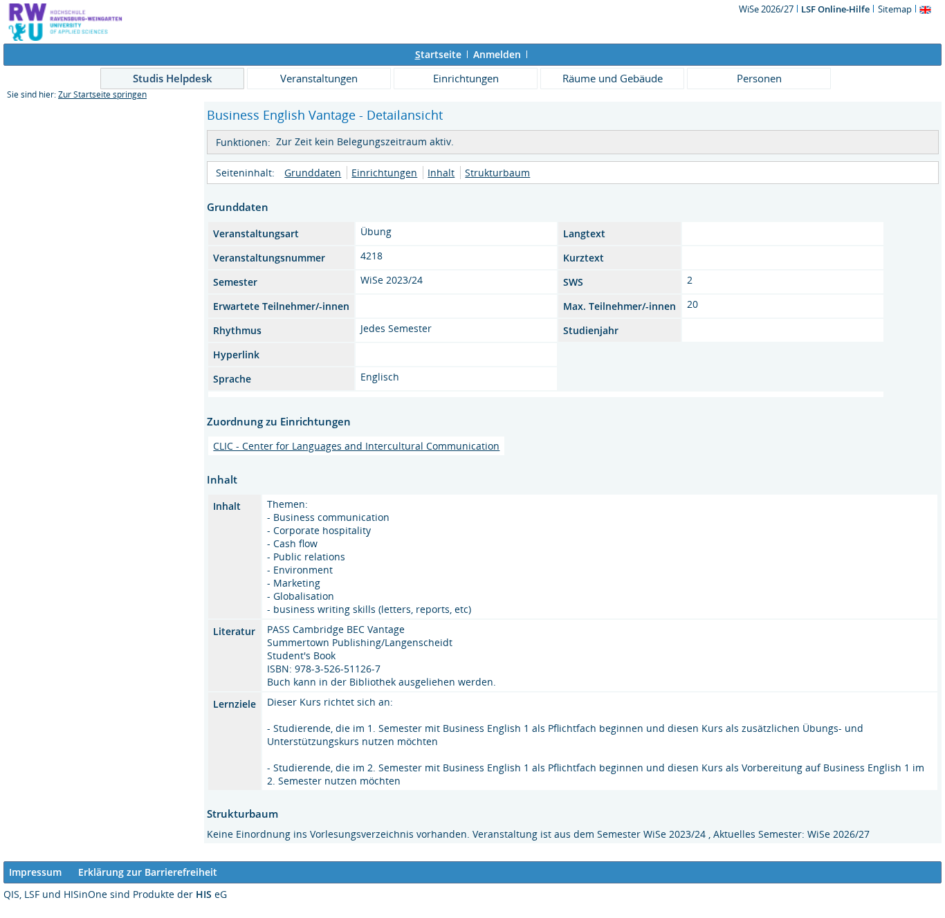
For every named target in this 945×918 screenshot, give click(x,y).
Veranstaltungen (319, 78)
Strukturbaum (497, 172)
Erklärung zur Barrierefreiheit (147, 872)
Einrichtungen (466, 78)
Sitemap (895, 9)
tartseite (438, 54)
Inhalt (441, 172)
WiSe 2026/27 (767, 9)
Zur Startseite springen (102, 94)
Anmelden (497, 54)
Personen (759, 78)
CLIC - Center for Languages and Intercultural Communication (356, 445)
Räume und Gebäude (612, 78)
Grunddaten (312, 172)
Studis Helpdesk (172, 78)
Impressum (35, 872)
